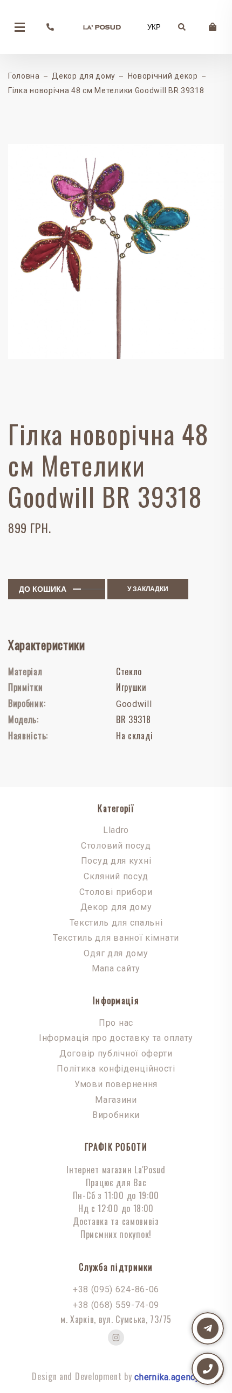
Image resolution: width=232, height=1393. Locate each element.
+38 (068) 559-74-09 (116, 1305)
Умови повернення (116, 1084)
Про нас (116, 1023)
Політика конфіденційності (116, 1068)
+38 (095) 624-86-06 (116, 1289)
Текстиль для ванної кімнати (116, 938)
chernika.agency (167, 1377)
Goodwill (134, 704)
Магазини (116, 1100)
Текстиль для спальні (116, 923)
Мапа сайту (116, 968)
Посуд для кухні (116, 861)
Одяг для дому (116, 953)
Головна (24, 76)
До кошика (42, 589)
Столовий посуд (116, 846)
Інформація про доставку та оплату (116, 1038)
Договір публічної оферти (116, 1053)
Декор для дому (83, 76)
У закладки (147, 589)
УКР (154, 27)
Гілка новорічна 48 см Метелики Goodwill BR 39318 (106, 90)
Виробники (116, 1115)
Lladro (116, 830)
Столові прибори (116, 892)
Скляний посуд (116, 876)
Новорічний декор (163, 76)
